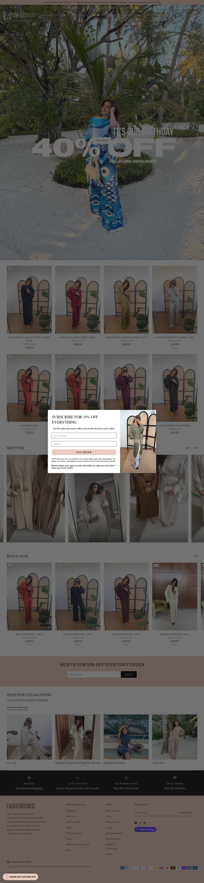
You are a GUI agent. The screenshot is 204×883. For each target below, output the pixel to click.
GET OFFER (84, 452)
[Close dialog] (153, 413)
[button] (20, 877)
